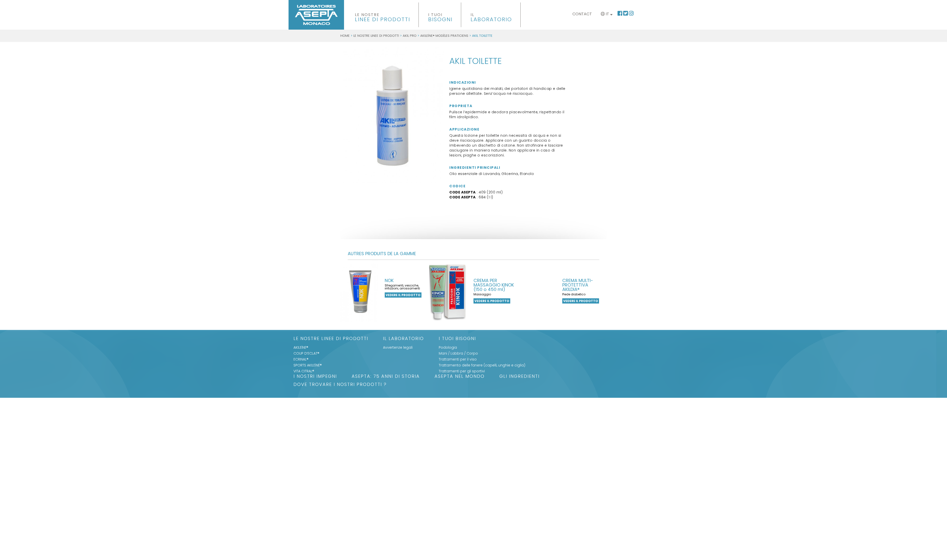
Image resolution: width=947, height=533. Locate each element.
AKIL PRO (410, 35)
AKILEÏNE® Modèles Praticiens (444, 35)
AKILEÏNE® (300, 347)
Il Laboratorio (403, 339)
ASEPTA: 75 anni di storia (386, 376)
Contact (582, 14)
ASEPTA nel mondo (460, 376)
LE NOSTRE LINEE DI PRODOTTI (376, 35)
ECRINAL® (301, 359)
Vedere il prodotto (403, 295)
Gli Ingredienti (519, 376)
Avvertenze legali (398, 347)
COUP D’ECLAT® (306, 353)
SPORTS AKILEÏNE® (307, 365)
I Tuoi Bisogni (457, 339)
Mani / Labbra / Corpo (458, 353)
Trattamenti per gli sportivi (462, 371)
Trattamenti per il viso (458, 359)
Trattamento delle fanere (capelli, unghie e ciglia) (482, 365)
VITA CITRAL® (303, 371)
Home (345, 35)
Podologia (448, 347)
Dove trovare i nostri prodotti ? (340, 384)
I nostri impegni (315, 376)
